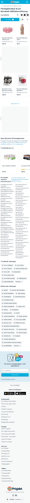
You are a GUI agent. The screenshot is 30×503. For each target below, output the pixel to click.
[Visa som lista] (24, 14)
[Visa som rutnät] (21, 14)
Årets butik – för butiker (8, 436)
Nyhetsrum (4, 459)
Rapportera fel (15, 103)
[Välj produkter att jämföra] (22, 19)
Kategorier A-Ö (5, 417)
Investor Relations (6, 461)
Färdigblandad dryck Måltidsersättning (12, 6)
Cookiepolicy (5, 476)
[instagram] (13, 495)
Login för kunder (6, 439)
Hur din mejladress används (8, 379)
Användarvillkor (6, 470)
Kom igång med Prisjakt (8, 401)
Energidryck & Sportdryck (8, 142)
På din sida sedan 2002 (8, 404)
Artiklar (3, 406)
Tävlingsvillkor (5, 473)
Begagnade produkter (7, 422)
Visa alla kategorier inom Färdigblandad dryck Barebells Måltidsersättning (19, 179)
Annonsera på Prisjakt (8, 434)
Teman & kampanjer (7, 411)
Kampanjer (4, 419)
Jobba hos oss (5, 456)
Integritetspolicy (6, 478)
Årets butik (4, 414)
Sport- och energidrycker (16, 144)
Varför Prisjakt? (6, 428)
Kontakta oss (5, 453)
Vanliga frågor (5, 451)
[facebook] (16, 495)
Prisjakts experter (6, 409)
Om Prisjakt (4, 448)
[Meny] (2, 2)
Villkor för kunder (6, 442)
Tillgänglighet (5, 464)
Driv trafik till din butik (8, 431)
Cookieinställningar (7, 481)
